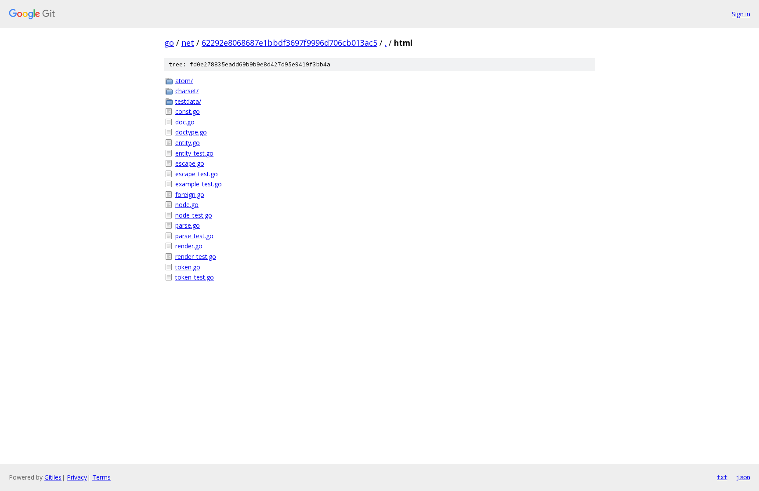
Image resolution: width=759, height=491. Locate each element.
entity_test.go (194, 153)
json (743, 477)
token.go (187, 267)
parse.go (187, 225)
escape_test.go (196, 174)
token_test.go (194, 277)
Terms (101, 477)
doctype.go (191, 132)
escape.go (189, 163)
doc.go (185, 122)
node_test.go (193, 215)
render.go (188, 246)
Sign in (741, 14)
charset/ (187, 91)
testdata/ (188, 101)
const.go (187, 111)
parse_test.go (194, 236)
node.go (187, 204)
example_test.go (198, 184)
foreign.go (189, 194)
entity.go (187, 142)
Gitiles (52, 477)
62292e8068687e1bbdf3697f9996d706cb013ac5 (289, 42)
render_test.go (195, 256)
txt (722, 477)
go (169, 42)
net (187, 42)
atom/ (184, 80)
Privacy (77, 477)
